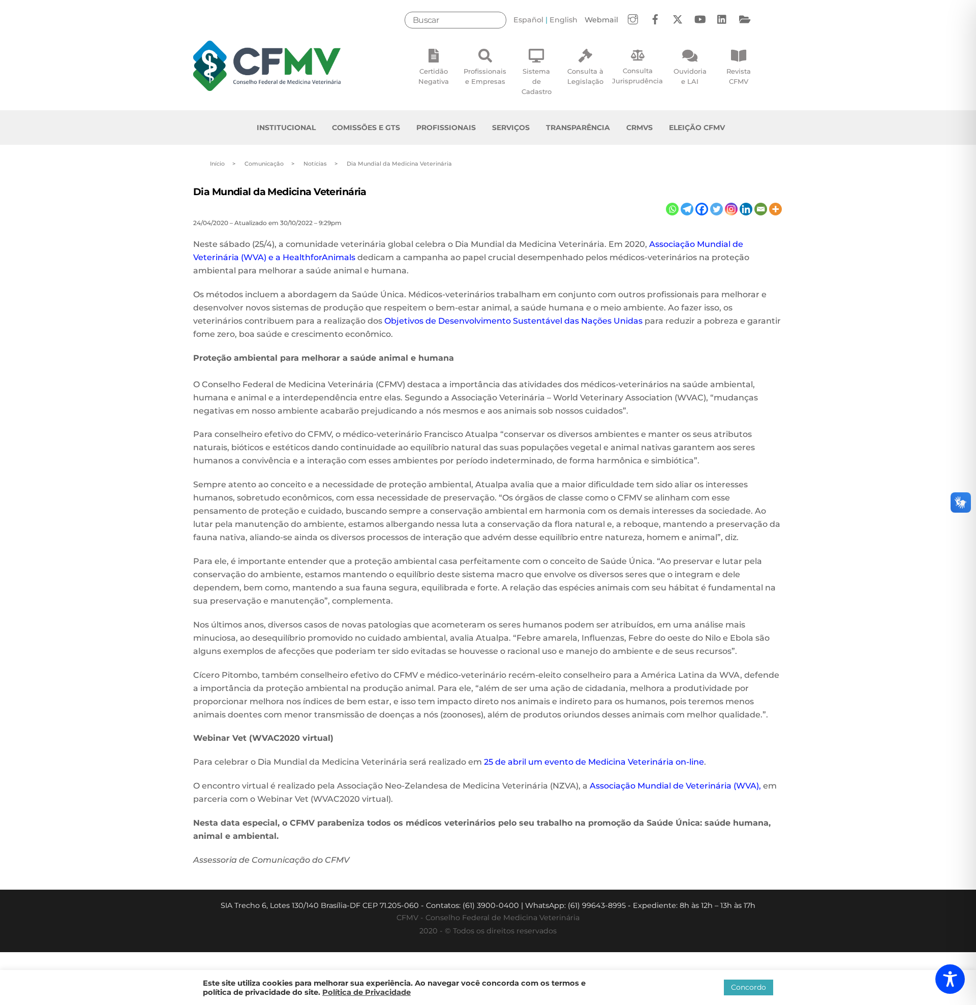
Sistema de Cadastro (537, 81)
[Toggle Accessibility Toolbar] (950, 979)
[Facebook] (701, 209)
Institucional (286, 127)
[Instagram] (731, 209)
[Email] (760, 209)
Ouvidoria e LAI (690, 76)
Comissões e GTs (366, 127)
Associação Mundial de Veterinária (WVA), (675, 786)
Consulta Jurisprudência (637, 76)
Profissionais (446, 127)
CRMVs (639, 127)
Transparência (578, 127)
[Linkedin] (746, 209)
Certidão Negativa (433, 76)
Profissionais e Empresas (485, 76)
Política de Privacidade (366, 992)
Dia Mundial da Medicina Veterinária (280, 191)
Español (528, 19)
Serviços (511, 127)
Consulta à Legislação (585, 76)
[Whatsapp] (672, 209)
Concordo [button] (748, 987)
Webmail (601, 19)
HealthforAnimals (319, 257)
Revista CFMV (738, 76)
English (563, 19)
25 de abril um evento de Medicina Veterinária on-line (593, 762)
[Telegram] (687, 209)
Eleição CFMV (697, 127)
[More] (775, 209)
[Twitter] (716, 209)
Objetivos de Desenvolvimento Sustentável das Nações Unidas (513, 321)
